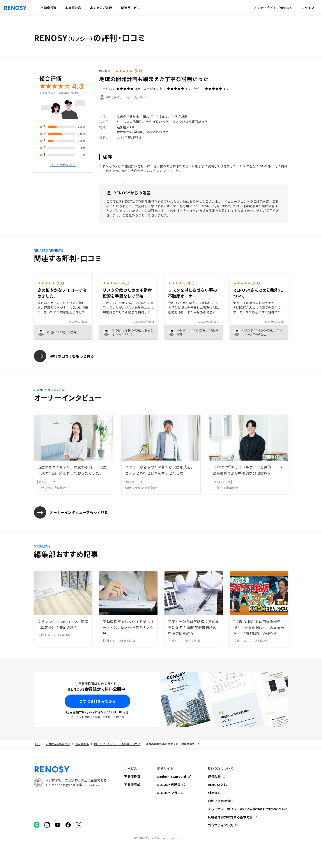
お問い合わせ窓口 (221, 801)
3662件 (82, 134)
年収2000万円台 (265, 330)
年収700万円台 (133, 97)
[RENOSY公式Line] (36, 825)
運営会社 (214, 776)
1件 (85, 155)
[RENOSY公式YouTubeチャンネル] (57, 825)
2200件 (82, 127)
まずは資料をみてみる (97, 701)
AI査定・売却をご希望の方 (273, 7)
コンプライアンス (220, 825)
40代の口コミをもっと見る (72, 356)
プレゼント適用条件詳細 (86, 717)
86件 (84, 148)
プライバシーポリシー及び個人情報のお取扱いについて (248, 809)
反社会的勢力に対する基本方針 (230, 817)
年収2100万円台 (69, 332)
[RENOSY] (70, 769)
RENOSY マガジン (170, 793)
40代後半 (113, 97)
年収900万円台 (199, 330)
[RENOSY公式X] (78, 825)
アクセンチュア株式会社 (262, 332)
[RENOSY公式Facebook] (68, 825)
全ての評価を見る (63, 165)
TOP (37, 744)
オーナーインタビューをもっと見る (79, 512)
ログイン (307, 7)
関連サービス (130, 7)
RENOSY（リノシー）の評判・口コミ (117, 744)
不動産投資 (132, 776)
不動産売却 (132, 784)
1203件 (82, 141)
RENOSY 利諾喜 (168, 784)
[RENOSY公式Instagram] (47, 825)
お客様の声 (82, 744)
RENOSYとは (217, 784)
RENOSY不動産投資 (58, 744)
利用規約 (214, 793)
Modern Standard (171, 776)
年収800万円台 (134, 330)
